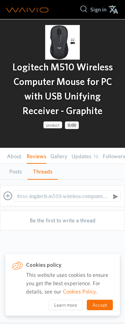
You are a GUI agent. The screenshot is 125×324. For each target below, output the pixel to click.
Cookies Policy (79, 291)
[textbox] (63, 196)
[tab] (15, 171)
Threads (42, 171)
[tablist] (62, 171)
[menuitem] (98, 9)
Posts (15, 171)
